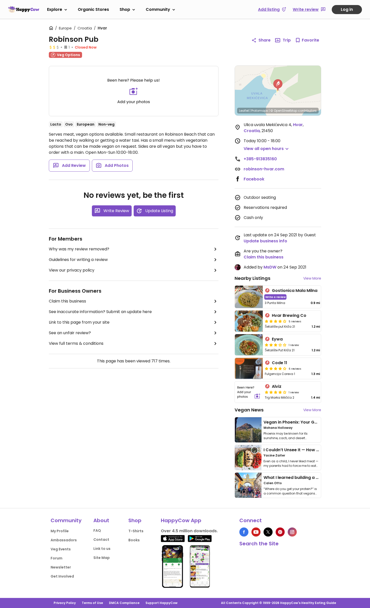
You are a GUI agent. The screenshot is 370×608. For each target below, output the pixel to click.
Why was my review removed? (79, 249)
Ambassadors (64, 540)
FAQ (97, 530)
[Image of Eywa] (249, 344)
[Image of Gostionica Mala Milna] (249, 297)
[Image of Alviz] (249, 392)
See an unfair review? (70, 333)
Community (158, 9)
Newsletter (61, 567)
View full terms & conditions (76, 343)
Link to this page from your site (79, 322)
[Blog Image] (248, 429)
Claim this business (67, 301)
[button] (277, 85)
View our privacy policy (71, 270)
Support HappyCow (161, 603)
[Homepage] (23, 9)
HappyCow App (181, 520)
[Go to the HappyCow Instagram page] (292, 532)
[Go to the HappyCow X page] (268, 532)
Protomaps (259, 110)
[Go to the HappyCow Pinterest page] (280, 532)
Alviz (276, 386)
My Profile (60, 531)
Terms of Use (92, 603)
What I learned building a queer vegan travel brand (316, 477)
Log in (347, 9)
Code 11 (279, 363)
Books (134, 540)
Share (264, 40)
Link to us (101, 548)
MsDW (270, 267)
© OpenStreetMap (283, 110)
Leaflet (244, 110)
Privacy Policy (65, 603)
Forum (56, 558)
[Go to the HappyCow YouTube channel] (256, 532)
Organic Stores (93, 9)
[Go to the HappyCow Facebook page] (243, 532)
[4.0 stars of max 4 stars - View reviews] (275, 321)
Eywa (277, 339)
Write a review (275, 297)
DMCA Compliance (124, 603)
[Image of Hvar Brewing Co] (249, 321)
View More (312, 278)
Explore (54, 9)
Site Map (101, 557)
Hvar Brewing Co (289, 315)
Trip (287, 40)
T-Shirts (135, 531)
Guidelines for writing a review (78, 259)
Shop (125, 9)
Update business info (265, 241)
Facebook (254, 179)
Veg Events (61, 549)
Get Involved (62, 576)
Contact (101, 539)
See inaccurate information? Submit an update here (100, 312)
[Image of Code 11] (249, 368)
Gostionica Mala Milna (294, 290)
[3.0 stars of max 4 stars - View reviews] (275, 345)
